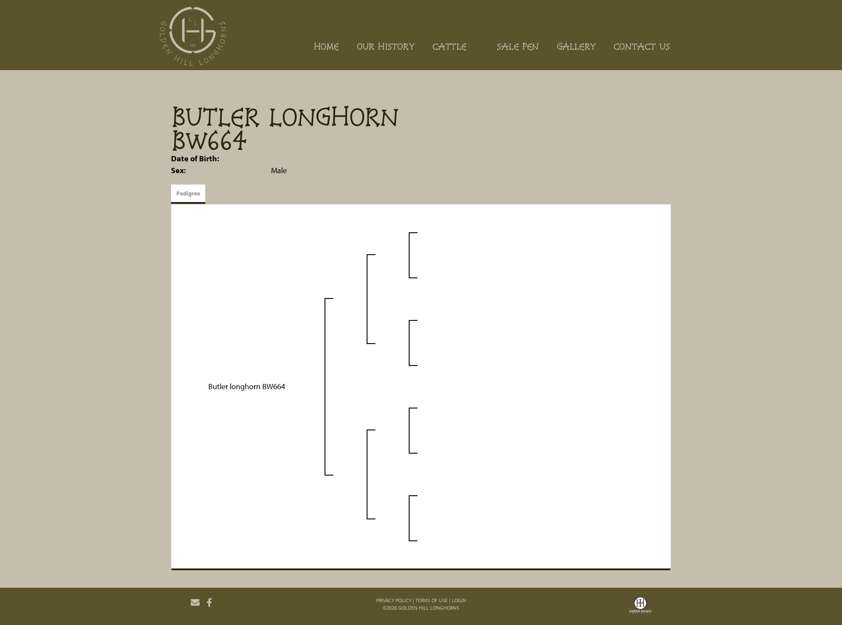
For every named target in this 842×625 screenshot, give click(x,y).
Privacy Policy (393, 600)
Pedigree (188, 193)
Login (459, 600)
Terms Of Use (431, 600)
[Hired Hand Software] (640, 606)
